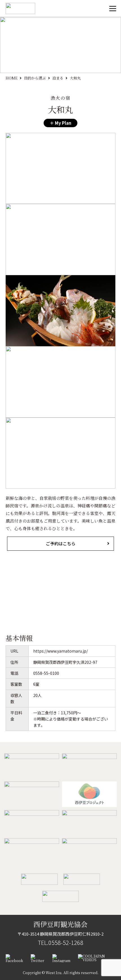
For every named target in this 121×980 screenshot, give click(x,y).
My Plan (62, 123)
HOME (11, 78)
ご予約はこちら (60, 543)
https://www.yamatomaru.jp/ (60, 651)
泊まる (57, 78)
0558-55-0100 (46, 673)
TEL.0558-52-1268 (60, 942)
